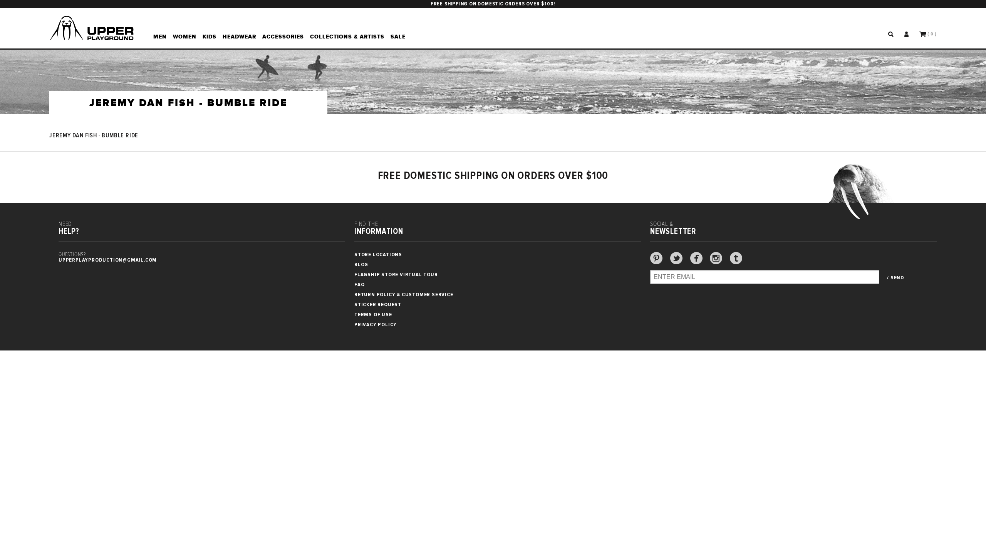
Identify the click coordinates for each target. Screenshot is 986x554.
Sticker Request (377, 304)
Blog (361, 264)
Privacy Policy (375, 324)
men (160, 36)
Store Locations (378, 254)
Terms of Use (373, 314)
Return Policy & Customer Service (403, 294)
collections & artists (347, 36)
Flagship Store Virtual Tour (396, 274)
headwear (239, 36)
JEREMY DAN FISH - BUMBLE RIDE (93, 136)
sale (398, 36)
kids (209, 36)
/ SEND (895, 277)
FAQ (359, 284)
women (184, 36)
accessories (283, 36)
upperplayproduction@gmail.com (108, 260)
